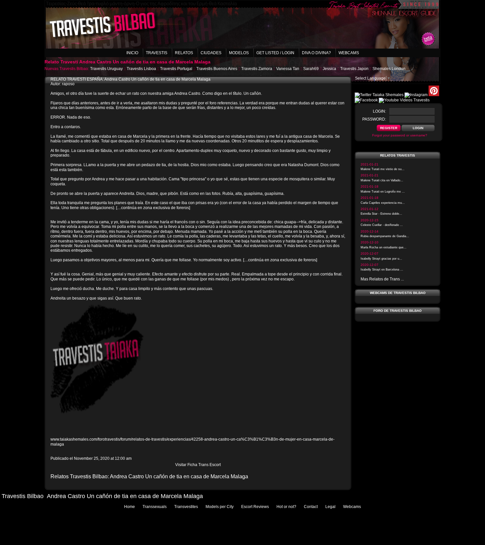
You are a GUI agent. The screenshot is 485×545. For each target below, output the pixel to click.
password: (374, 119)
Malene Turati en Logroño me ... (383, 191)
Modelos (239, 53)
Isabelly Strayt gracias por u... (381, 258)
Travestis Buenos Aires (216, 68)
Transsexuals (155, 506)
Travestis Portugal (176, 68)
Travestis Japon (354, 68)
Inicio (132, 53)
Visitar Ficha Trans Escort (198, 464)
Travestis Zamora (256, 68)
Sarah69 (311, 68)
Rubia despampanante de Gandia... (385, 236)
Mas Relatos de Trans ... (382, 279)
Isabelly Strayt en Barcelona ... (382, 269)
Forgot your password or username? (399, 135)
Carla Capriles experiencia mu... (383, 202)
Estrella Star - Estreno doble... (381, 213)
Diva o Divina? (316, 53)
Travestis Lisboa (141, 68)
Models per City (220, 506)
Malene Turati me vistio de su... (382, 169)
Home (129, 506)
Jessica (329, 68)
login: (379, 111)
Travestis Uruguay (106, 68)
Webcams (349, 53)
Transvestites (186, 506)
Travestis (156, 53)
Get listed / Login (275, 53)
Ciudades (211, 53)
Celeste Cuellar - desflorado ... (382, 225)
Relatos (184, 53)
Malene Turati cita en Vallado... (382, 180)
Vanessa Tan (287, 68)
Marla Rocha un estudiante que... (383, 247)
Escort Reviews (255, 506)
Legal (330, 506)
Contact (311, 506)
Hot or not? (286, 506)
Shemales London (388, 68)
